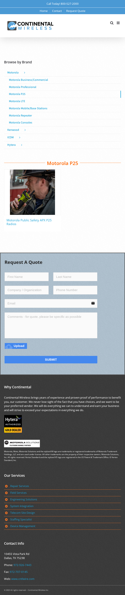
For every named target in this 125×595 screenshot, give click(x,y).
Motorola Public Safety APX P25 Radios (29, 222)
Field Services (18, 493)
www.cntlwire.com (23, 579)
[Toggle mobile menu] (118, 23)
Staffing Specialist (21, 519)
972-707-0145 (19, 572)
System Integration (22, 506)
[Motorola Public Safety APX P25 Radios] (32, 192)
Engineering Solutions (23, 499)
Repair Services (19, 486)
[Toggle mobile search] (111, 23)
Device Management (22, 526)
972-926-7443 (22, 565)
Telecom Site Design (22, 513)
